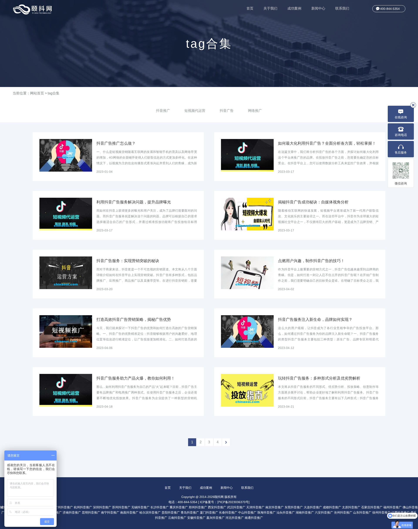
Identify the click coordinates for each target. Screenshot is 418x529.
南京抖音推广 (274, 507)
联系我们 (342, 8)
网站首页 (37, 93)
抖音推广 (163, 110)
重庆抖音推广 (179, 507)
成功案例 (294, 8)
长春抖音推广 (228, 512)
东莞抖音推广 (294, 507)
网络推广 (255, 110)
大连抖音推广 (313, 507)
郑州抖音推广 (198, 507)
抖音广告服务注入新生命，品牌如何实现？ (315, 319)
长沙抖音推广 (159, 507)
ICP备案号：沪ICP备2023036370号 (224, 502)
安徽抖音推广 (196, 517)
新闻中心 (318, 8)
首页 (249, 8)
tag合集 (53, 93)
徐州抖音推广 (381, 512)
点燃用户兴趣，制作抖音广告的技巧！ (311, 261)
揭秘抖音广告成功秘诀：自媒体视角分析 (313, 202)
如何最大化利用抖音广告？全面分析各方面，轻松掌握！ (327, 143)
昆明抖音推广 (91, 512)
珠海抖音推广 (266, 512)
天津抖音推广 (255, 507)
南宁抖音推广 (110, 512)
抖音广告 (227, 110)
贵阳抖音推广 (171, 512)
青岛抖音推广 (190, 512)
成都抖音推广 (332, 507)
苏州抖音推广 (121, 507)
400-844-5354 (390, 8)
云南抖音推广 (177, 517)
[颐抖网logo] (32, 9)
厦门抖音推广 (209, 512)
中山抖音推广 (247, 512)
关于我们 (270, 8)
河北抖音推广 (235, 517)
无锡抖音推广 (140, 507)
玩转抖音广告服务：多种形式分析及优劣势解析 (319, 378)
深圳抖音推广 (102, 507)
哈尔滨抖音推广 (150, 512)
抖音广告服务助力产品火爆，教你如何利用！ (135, 378)
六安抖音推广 (324, 512)
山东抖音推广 (362, 512)
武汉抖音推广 (236, 507)
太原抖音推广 (351, 507)
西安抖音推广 (217, 507)
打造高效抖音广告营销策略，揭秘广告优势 (133, 319)
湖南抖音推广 (305, 512)
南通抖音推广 (254, 517)
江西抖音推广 (400, 512)
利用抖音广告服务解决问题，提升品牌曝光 (133, 202)
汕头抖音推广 (285, 512)
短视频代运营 (194, 110)
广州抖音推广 (64, 507)
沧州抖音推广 (343, 512)
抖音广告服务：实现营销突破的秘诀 (127, 261)
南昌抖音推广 (129, 512)
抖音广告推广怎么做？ (116, 143)
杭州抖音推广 (83, 507)
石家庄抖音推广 (372, 507)
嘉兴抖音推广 (215, 517)
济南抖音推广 (72, 512)
